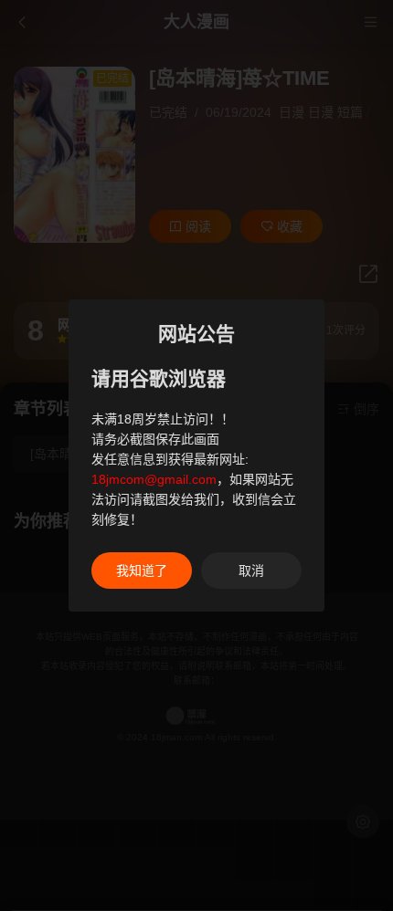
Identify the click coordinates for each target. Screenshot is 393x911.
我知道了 (141, 570)
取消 (251, 570)
